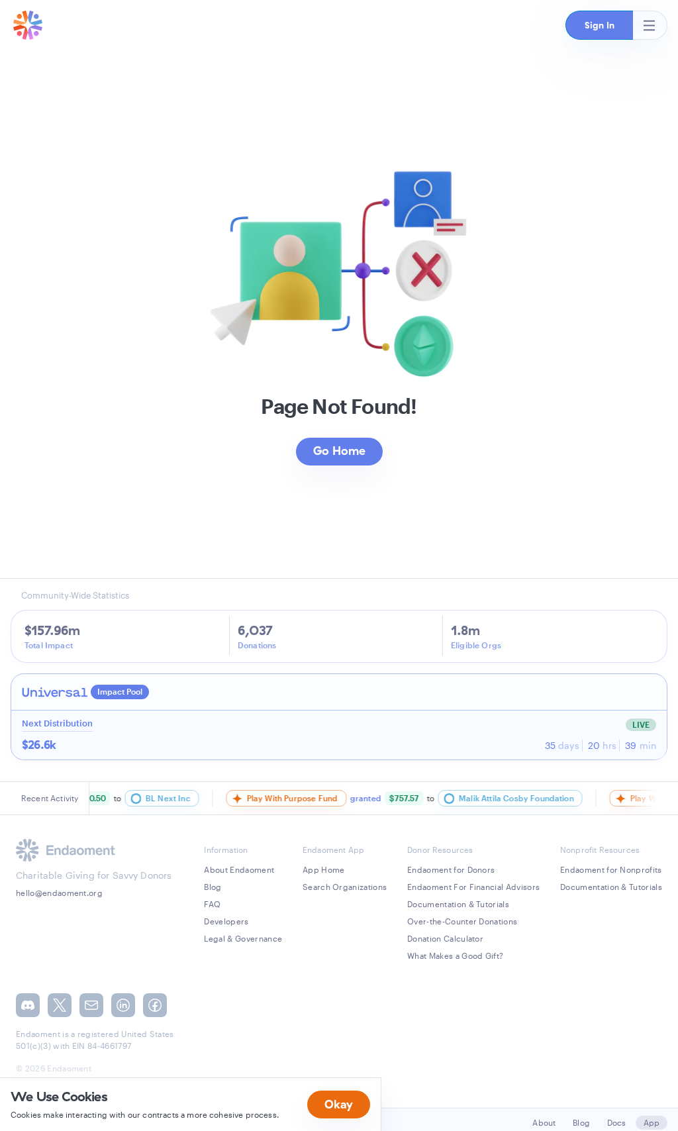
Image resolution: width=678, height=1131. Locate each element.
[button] (599, 25)
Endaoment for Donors (451, 869)
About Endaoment (239, 869)
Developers (226, 921)
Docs (616, 1122)
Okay (338, 1104)
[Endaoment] (27, 25)
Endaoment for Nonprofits (611, 869)
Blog (212, 886)
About (544, 1122)
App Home (324, 869)
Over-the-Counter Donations (462, 921)
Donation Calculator (445, 938)
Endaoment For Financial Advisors (473, 886)
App (651, 1122)
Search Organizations (345, 886)
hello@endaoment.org (59, 892)
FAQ (212, 904)
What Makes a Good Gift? (455, 955)
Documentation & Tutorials (458, 904)
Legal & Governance (243, 938)
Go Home (339, 450)
